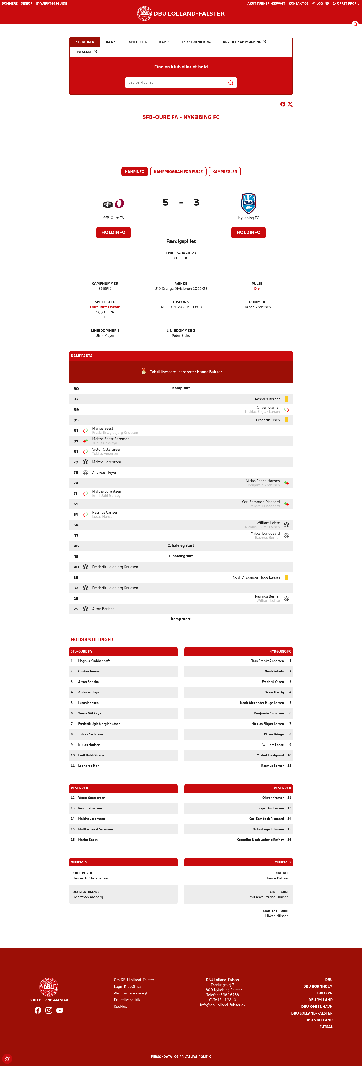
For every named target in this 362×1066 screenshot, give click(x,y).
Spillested (105, 302)
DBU (329, 980)
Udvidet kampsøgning (242, 42)
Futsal (326, 1027)
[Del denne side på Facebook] (282, 105)
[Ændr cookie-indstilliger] (7, 1059)
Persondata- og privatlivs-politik (181, 1057)
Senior (26, 3)
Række (180, 284)
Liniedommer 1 (105, 331)
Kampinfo (134, 172)
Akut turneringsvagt (266, 3)
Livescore (83, 52)
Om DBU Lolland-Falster (134, 980)
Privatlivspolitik (127, 1000)
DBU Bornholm (318, 987)
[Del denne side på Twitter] (290, 105)
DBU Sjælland (319, 1020)
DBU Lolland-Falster (312, 1013)
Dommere (10, 3)
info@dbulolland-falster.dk (222, 1005)
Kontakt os (299, 3)
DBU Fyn (325, 993)
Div (257, 289)
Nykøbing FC (248, 218)
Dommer (257, 302)
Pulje (257, 284)
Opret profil (348, 3)
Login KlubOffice (127, 987)
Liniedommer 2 (181, 331)
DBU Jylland (321, 1000)
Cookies (120, 1007)
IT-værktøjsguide (51, 3)
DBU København (317, 1007)
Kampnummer (105, 284)
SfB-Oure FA (113, 218)
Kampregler (224, 172)
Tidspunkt (181, 302)
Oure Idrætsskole (105, 307)
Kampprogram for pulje (178, 172)
